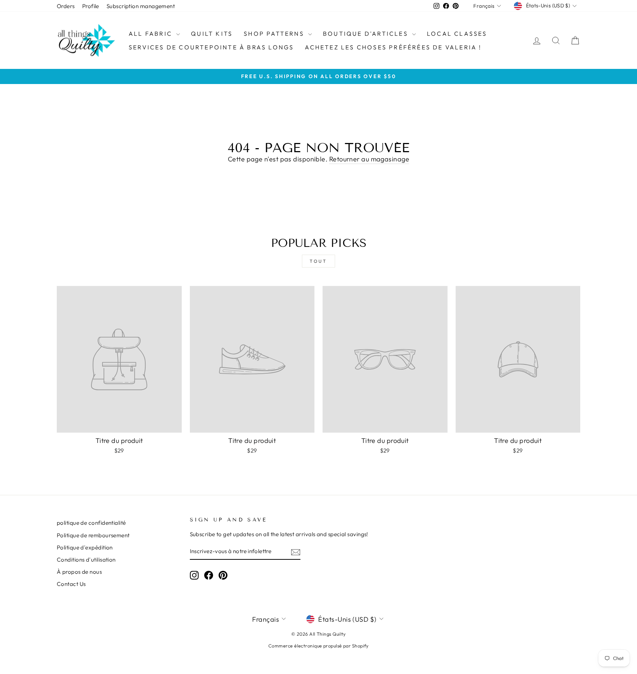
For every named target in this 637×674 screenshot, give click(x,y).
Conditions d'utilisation (86, 559)
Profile (90, 6)
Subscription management (141, 6)
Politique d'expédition (85, 547)
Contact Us (71, 583)
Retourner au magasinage (369, 159)
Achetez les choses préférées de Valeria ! (393, 47)
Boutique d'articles (366, 33)
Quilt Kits (212, 33)
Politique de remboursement (93, 535)
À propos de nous (79, 571)
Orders (66, 6)
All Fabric (151, 33)
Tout (318, 261)
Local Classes (457, 33)
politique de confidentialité (91, 522)
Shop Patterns (275, 33)
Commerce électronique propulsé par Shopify (318, 646)
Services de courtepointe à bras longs (211, 47)
